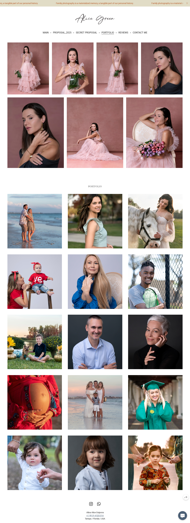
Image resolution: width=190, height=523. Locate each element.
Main (46, 32)
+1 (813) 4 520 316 (95, 515)
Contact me (140, 32)
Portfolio (108, 32)
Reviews (123, 32)
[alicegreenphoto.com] (95, 19)
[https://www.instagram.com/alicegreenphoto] (91, 504)
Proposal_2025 (62, 32)
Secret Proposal (86, 32)
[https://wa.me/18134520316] (99, 504)
